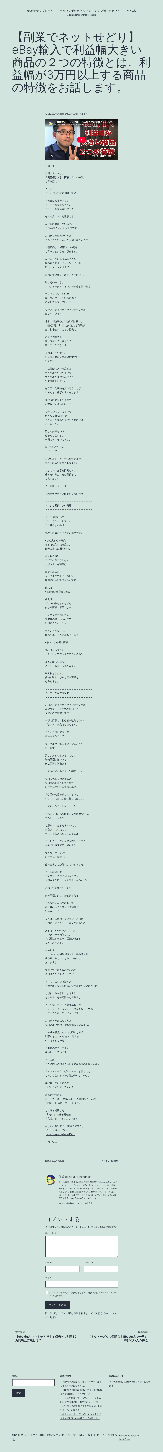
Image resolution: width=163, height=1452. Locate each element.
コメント (50, 1233)
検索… (15, 1376)
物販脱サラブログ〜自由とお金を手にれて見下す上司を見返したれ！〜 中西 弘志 (81, 11)
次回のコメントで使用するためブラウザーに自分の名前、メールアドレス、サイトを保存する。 (82, 1294)
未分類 (115, 1161)
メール (88, 1262)
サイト (48, 1277)
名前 (48, 1262)
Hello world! (115, 1381)
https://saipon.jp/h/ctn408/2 (60, 1134)
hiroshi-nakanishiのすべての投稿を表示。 (76, 1203)
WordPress (124, 1439)
